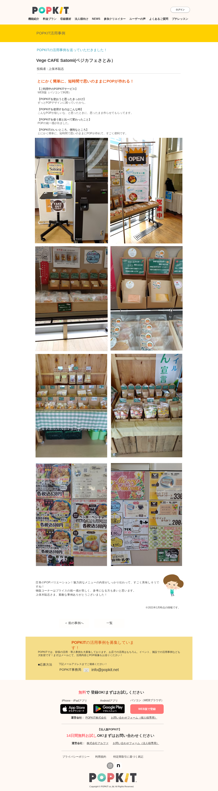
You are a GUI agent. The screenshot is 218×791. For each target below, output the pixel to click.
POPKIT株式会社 (95, 717)
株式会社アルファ (97, 743)
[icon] (118, 765)
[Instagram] (110, 765)
